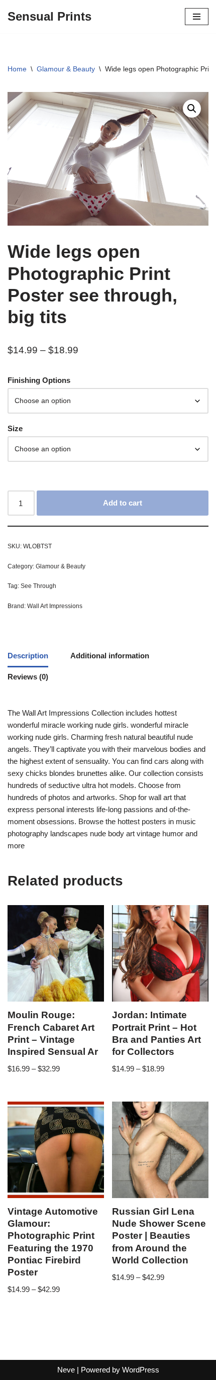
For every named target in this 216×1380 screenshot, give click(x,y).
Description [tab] (28, 655)
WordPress (140, 1369)
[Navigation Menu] (196, 16)
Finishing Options (39, 380)
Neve (66, 1369)
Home (17, 69)
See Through (38, 585)
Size (15, 428)
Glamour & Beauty (66, 69)
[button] (192, 109)
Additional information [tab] (109, 655)
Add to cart (122, 503)
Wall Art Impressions (54, 606)
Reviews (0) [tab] (28, 676)
